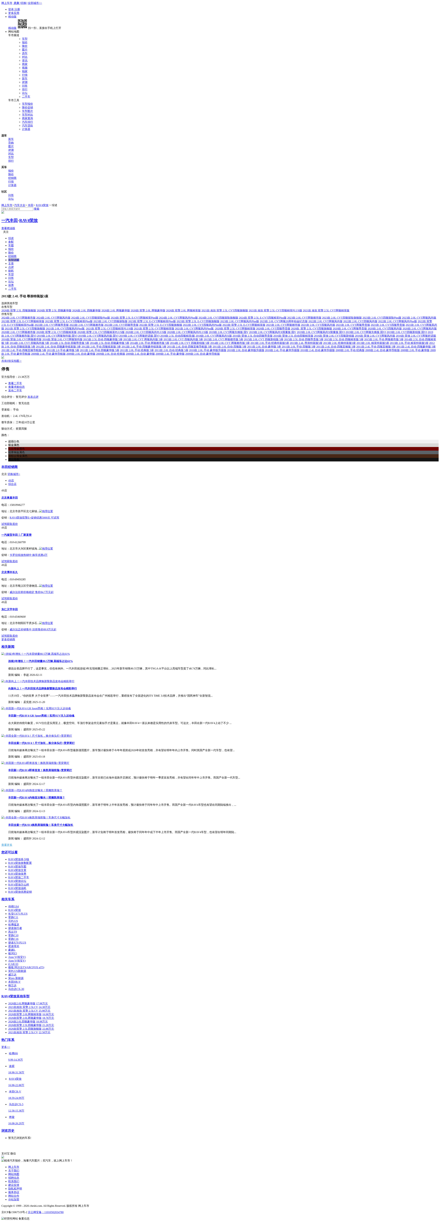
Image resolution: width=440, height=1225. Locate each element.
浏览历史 (7, 1130)
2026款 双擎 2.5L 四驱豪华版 (54, 310)
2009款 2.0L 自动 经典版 (110, 353)
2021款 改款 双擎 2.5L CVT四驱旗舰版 (224, 310)
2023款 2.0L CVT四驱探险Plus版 (381, 317)
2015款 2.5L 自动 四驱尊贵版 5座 (303, 339)
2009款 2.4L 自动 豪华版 (140, 353)
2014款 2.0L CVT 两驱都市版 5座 (230, 343)
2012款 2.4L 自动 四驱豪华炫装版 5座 (58, 346)
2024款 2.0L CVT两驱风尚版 (53, 317)
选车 (25, 53)
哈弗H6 (13, 1053)
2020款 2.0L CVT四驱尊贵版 (273, 328)
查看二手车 (15, 383)
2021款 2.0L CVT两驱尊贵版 (353, 324)
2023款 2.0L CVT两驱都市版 (304, 317)
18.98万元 (42, 1021)
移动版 (12, 16)
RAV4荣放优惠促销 (20, 891)
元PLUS (13, 920)
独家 (25, 71)
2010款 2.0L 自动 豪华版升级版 (245, 350)
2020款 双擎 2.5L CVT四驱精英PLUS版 (101, 332)
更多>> (5, 1047)
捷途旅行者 (15, 928)
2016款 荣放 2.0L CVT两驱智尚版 (62, 339)
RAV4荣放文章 (17, 870)
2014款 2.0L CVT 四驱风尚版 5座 (29, 343)
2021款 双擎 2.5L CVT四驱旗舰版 (25, 328)
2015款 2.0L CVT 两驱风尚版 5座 (143, 339)
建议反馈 (13, 1185)
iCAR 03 (13, 964)
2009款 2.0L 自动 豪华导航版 (202, 353)
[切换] (23, 3)
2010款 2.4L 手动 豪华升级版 (282, 350)
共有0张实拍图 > (11, 360)
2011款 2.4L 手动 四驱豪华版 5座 (99, 350)
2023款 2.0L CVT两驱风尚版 (419, 317)
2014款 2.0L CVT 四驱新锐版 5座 (190, 343)
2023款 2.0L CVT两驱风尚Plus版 (239, 321)
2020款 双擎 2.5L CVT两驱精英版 (235, 328)
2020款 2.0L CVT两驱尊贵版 (350, 328)
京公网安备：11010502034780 (46, 1212)
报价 (25, 42)
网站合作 (13, 1195)
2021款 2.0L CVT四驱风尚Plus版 (65, 328)
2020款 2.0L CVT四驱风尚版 (385, 328)
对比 (25, 56)
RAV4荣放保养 (17, 873)
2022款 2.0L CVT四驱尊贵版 (121, 324)
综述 (11, 238)
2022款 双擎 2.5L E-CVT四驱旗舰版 (160, 324)
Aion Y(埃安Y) (17, 960)
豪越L (11, 949)
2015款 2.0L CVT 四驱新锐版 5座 (263, 339)
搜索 (36, 208)
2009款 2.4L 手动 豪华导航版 (48, 353)
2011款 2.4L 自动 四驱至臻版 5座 (336, 346)
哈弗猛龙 (13, 924)
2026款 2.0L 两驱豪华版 (115, 310)
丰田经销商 (9, 467)
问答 (25, 85)
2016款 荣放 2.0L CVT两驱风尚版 (375, 335)
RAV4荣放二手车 (18, 877)
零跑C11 (13, 917)
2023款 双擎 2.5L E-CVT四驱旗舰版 (198, 321)
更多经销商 (8, 639)
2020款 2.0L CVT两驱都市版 (18, 332)
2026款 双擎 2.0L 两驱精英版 (183, 310)
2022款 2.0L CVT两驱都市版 (86, 324)
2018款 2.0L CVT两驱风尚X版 (214, 335)
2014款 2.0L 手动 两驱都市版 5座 (149, 343)
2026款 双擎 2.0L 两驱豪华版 (148, 310)
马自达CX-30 (16, 989)
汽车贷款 (27, 125)
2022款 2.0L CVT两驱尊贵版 (52, 324)
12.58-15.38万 (16, 1110)
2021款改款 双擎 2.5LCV (23, 1007)
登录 (11, 9)
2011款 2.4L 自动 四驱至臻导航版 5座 (189, 346)
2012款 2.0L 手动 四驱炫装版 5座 (101, 346)
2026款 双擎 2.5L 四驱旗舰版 (18, 310)
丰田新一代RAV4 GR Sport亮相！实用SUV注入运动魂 (41, 715)
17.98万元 (42, 1003)
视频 (25, 67)
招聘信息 (13, 1177)
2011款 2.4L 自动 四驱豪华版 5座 (416, 346)
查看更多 (6, 844)
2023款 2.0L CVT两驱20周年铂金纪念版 (284, 321)
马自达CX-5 (16, 1104)
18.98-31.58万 (16, 1072)
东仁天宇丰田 (9, 609)
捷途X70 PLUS (17, 942)
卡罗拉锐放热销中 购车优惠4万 (28, 554)
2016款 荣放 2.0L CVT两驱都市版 (21, 339)
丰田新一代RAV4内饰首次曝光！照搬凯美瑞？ (36, 797)
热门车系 (7, 1040)
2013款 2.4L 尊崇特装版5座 (306, 343)
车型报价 (27, 103)
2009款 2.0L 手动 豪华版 (415, 350)
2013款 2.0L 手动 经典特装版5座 (269, 343)
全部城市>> (35, 3)
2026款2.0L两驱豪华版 (21, 1003)
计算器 (26, 129)
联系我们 (13, 1181)
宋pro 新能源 (16, 978)
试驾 (4, 524)
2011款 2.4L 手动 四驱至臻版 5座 (376, 346)
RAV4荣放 (42, 205)
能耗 (11, 270)
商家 (25, 64)
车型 (25, 38)
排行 (25, 89)
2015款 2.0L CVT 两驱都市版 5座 (223, 339)
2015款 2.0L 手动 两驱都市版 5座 (384, 339)
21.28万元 (48, 1025)
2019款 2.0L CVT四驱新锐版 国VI (407, 332)
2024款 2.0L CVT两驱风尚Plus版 (178, 317)
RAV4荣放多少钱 (18, 859)
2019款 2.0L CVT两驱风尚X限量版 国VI (321, 332)
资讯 (25, 60)
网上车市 (6, 3)
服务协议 (13, 1192)
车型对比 (27, 114)
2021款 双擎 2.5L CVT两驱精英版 (154, 328)
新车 (25, 78)
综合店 (12, 484)
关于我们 (13, 1170)
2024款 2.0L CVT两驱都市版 (18, 317)
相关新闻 (7, 646)
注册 (17, 9)
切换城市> (14, 474)
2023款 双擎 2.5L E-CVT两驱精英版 (22, 321)
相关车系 (7, 899)
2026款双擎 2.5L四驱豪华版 (25, 1025)
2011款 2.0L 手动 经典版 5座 (137, 350)
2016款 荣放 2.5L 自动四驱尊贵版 (253, 335)
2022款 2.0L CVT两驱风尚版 (325, 321)
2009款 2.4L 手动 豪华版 (170, 353)
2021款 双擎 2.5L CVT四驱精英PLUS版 (109, 328)
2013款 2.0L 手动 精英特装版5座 (409, 343)
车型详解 (13, 259)
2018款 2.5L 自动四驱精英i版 (177, 335)
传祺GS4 (13, 906)
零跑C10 (13, 935)
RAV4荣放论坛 (17, 881)
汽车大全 (19, 205)
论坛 (25, 93)
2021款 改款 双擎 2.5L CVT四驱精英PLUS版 (275, 310)
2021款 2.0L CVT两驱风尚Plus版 (194, 328)
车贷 (11, 274)
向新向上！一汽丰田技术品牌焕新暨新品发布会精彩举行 (42, 688)
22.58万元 (44, 1032)
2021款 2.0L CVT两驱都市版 (283, 324)
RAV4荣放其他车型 (15, 996)
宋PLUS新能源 (17, 971)
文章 (11, 263)
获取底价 (12, 524)
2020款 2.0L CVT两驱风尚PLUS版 (187, 332)
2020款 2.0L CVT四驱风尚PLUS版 (145, 332)
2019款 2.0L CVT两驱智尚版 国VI (57, 335)
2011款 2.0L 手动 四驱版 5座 (299, 346)
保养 (11, 285)
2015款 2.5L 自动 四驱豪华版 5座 (103, 339)
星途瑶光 (13, 946)
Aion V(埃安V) (17, 957)
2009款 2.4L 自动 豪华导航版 (382, 350)
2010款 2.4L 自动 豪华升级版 (317, 350)
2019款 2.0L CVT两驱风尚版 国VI (98, 335)
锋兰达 (12, 985)
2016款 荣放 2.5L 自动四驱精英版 (293, 335)
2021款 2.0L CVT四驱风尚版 (318, 324)
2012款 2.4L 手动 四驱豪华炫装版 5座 (144, 346)
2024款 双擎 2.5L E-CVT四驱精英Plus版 (263, 317)
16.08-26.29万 (16, 1123)
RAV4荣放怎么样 (18, 884)
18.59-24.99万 (16, 1097)
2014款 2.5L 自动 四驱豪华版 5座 (109, 343)
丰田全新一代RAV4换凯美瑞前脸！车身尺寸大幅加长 (40, 824)
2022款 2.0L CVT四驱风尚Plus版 (202, 324)
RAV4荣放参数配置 (20, 862)
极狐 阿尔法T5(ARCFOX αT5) (26, 967)
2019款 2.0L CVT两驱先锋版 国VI (365, 332)
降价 (25, 46)
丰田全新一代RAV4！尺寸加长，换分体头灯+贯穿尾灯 (41, 743)
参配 (11, 241)
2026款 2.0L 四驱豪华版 (86, 310)
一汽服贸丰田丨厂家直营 (16, 534)
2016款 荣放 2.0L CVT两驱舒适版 (416, 335)
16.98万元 (48, 1014)
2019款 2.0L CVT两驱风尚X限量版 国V (272, 332)
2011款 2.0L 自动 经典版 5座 (171, 350)
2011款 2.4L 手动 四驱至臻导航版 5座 (23, 350)
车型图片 (27, 111)
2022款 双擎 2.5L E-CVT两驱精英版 (243, 324)
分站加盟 (13, 1199)
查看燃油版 (8, 228)
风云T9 (12, 931)
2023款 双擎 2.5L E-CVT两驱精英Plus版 (152, 321)
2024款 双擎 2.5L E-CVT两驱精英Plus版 (134, 317)
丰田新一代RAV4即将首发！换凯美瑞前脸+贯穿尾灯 (40, 770)
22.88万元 (48, 1028)
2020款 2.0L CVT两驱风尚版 (420, 328)
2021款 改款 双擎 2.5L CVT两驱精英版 (326, 310)
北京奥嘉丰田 (9, 497)
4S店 (11, 480)
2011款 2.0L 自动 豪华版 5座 (264, 346)
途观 (11, 1066)
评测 (25, 82)
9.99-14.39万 (15, 1059)
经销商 (12, 178)
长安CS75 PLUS (18, 913)
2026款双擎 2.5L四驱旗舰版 (25, 1028)
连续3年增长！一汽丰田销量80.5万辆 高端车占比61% (40, 661)
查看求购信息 (16, 386)
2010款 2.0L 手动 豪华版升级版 (207, 350)
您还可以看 (9, 852)
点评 (11, 267)
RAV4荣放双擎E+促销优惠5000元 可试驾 (34, 517)
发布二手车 (15, 390)
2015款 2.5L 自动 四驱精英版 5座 (344, 339)
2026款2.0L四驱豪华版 (21, 1021)
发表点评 (33, 396)
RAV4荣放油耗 (17, 888)
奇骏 (11, 1117)
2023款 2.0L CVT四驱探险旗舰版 (342, 317)
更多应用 (13, 13)
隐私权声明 (15, 1188)
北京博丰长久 (9, 572)
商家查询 (27, 118)
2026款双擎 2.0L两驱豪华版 (25, 1017)
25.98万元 (44, 1010)
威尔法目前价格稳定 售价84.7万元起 (32, 592)
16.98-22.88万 (16, 1085)
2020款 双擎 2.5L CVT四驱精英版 (56, 332)
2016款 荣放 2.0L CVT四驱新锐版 (334, 335)
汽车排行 (27, 121)
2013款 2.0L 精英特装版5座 (372, 343)
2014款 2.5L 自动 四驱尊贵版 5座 (69, 343)
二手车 (26, 96)
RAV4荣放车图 (17, 866)
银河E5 (12, 953)
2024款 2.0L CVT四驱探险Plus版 (90, 317)
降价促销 (27, 107)
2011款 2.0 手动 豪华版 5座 (63, 350)
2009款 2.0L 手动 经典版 (350, 350)
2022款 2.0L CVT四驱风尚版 (360, 321)
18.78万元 (48, 1017)
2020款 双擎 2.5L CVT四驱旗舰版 (311, 328)
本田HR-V (14, 981)
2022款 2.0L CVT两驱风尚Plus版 (397, 321)
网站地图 (13, 1174)
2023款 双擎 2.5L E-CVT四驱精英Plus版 (69, 321)
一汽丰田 (9, 220)
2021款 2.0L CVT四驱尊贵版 (388, 324)
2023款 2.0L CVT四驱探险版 (110, 321)
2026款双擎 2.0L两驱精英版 (25, 1014)
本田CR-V (15, 1091)
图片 (25, 49)
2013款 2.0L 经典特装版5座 (339, 343)
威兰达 (12, 974)
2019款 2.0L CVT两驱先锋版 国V (228, 332)
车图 (11, 245)
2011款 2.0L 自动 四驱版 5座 (229, 346)
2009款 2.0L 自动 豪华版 (80, 353)
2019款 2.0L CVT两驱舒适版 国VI (139, 335)
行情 (25, 74)
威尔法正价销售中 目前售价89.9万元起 (33, 629)
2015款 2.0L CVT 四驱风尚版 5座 (183, 339)
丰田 (30, 205)
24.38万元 (44, 1007)
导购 (11, 142)
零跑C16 (13, 939)
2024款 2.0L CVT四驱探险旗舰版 (218, 317)
